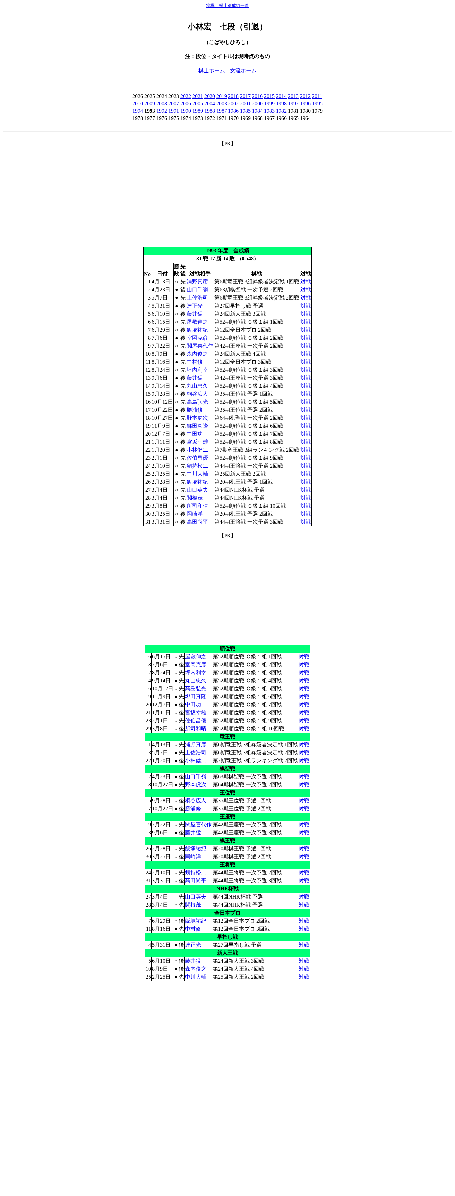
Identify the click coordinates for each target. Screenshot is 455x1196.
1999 (269, 103)
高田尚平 (197, 522)
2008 (161, 103)
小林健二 (197, 450)
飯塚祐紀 (197, 330)
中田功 (195, 434)
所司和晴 (197, 506)
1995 (317, 103)
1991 (173, 111)
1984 (257, 111)
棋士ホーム (211, 70)
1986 (233, 111)
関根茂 (195, 498)
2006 (185, 103)
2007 (173, 103)
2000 (257, 103)
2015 (269, 96)
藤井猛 (195, 314)
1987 (221, 111)
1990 (185, 111)
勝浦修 (195, 410)
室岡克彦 (197, 338)
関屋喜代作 (200, 346)
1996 (305, 103)
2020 (209, 96)
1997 (293, 103)
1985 (245, 111)
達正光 (195, 306)
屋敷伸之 (197, 322)
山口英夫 (197, 490)
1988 (209, 111)
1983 (269, 111)
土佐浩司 (197, 298)
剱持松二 (197, 466)
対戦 (305, 281)
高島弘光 (197, 402)
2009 (149, 103)
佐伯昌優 (197, 458)
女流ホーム (243, 70)
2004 (209, 103)
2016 (257, 96)
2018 (233, 96)
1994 (137, 111)
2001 (245, 103)
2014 (281, 96)
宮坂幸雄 (197, 442)
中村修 (195, 362)
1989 (197, 111)
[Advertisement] (227, 194)
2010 (137, 103)
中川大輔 (197, 474)
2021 (197, 96)
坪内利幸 (197, 370)
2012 (305, 96)
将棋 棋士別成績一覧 (227, 5)
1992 (161, 111)
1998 (281, 103)
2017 (245, 96)
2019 (221, 96)
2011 (317, 96)
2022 (185, 96)
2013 (293, 96)
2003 (221, 103)
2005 (197, 103)
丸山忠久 (197, 386)
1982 (281, 111)
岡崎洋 (195, 514)
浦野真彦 (197, 281)
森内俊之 (197, 354)
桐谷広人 (197, 394)
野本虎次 (197, 418)
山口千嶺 (197, 289)
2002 (233, 103)
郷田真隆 (197, 426)
